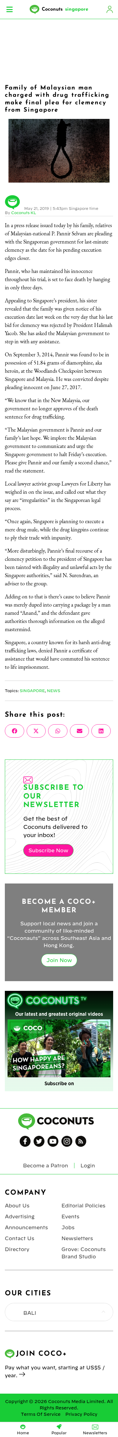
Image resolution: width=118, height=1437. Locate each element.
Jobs (67, 1227)
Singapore (32, 690)
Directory (17, 1249)
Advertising (19, 1216)
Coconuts (65, 9)
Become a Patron (45, 1165)
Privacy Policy (81, 1414)
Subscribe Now (48, 850)
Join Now (59, 960)
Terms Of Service (41, 1414)
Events (70, 1216)
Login (109, 9)
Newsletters (77, 1238)
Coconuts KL (23, 212)
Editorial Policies (83, 1205)
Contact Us (19, 1238)
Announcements (26, 1227)
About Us (17, 1205)
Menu (9, 9)
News (53, 690)
